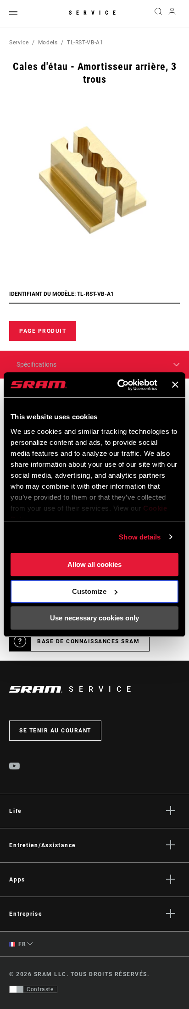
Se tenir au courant (55, 730)
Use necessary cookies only (94, 618)
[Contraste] (16, 989)
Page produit (42, 331)
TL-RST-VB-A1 (85, 42)
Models (48, 42)
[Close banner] (175, 385)
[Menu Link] (13, 13)
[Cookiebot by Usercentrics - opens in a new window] (119, 385)
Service (94, 13)
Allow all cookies (94, 564)
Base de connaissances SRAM (88, 641)
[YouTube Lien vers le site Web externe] (14, 767)
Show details (140, 537)
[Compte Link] (172, 13)
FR (21, 944)
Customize (89, 591)
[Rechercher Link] (158, 14)
